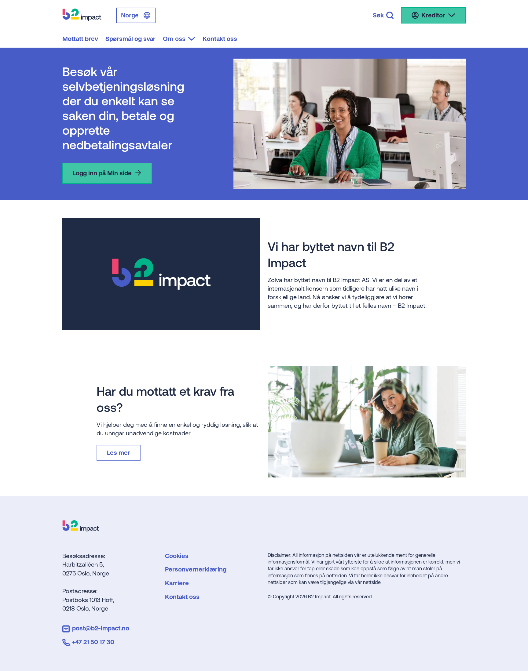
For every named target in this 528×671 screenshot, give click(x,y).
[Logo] (80, 529)
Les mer (118, 452)
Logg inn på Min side (102, 172)
